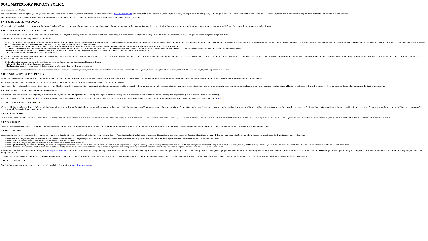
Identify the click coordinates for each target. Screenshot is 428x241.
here (37, 98)
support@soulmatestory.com (56, 151)
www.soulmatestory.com (123, 14)
